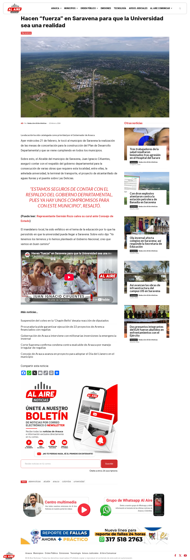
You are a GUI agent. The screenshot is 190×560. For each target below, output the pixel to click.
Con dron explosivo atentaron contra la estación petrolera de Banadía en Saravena (143, 198)
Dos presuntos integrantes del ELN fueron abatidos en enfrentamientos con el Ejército (147, 331)
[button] (180, 8)
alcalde (47, 481)
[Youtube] (185, 555)
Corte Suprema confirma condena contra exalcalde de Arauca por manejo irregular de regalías (66, 346)
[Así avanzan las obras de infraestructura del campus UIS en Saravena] (146, 277)
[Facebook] (175, 555)
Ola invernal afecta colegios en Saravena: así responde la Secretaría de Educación (146, 242)
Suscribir (109, 463)
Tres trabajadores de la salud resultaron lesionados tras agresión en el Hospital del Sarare (145, 153)
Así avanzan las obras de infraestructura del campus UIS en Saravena (145, 288)
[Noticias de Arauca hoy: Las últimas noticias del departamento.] (23, 8)
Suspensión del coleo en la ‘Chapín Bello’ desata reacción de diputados (65, 320)
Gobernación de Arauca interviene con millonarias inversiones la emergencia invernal (68, 337)
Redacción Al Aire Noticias (37, 123)
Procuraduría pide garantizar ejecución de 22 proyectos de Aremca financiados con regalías (62, 328)
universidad (79, 481)
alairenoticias (35, 481)
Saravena (26, 33)
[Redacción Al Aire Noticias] (22, 123)
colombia (66, 481)
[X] (180, 555)
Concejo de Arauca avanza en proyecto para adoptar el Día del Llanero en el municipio (67, 355)
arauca (56, 481)
